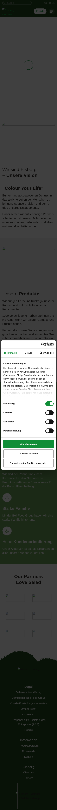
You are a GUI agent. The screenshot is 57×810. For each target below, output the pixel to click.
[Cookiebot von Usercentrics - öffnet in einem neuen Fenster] (41, 344)
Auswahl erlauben (28, 453)
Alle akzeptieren (28, 444)
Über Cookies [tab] (47, 353)
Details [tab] (28, 353)
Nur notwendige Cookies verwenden (28, 463)
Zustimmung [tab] (10, 353)
